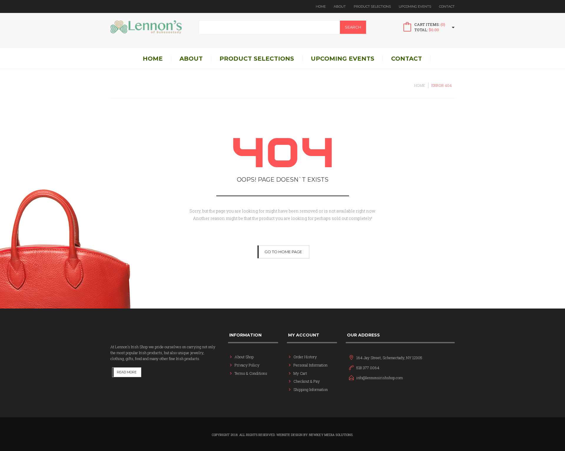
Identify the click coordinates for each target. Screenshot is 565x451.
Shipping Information (310, 389)
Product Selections (372, 6)
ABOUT (340, 6)
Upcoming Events (415, 6)
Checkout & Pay (306, 381)
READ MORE (127, 372)
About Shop (244, 356)
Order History (305, 356)
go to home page (283, 251)
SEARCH (353, 27)
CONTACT (447, 6)
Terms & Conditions (251, 373)
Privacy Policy (247, 365)
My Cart (300, 373)
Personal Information (310, 365)
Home (321, 6)
